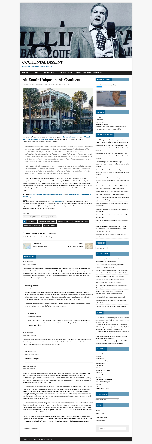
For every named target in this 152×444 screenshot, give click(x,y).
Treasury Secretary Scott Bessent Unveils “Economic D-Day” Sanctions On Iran (112, 180)
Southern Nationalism (32, 225)
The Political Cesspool (103, 382)
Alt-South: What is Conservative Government (47, 194)
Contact (25, 73)
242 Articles (52, 233)
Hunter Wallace (101, 192)
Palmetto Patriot (42, 84)
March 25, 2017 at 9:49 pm (31, 354)
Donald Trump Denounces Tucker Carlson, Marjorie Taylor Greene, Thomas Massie (109, 292)
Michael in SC (33, 313)
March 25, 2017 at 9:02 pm (29, 335)
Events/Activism (65, 73)
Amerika (98, 356)
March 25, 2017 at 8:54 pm (29, 264)
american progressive (47, 221)
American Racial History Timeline (89, 73)
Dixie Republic (100, 363)
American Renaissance (103, 354)
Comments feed (101, 417)
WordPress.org (100, 420)
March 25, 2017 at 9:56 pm (34, 316)
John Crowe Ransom (69, 137)
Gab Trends (99, 365)
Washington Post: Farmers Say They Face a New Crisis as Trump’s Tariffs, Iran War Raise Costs (111, 228)
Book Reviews (49, 73)
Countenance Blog (102, 361)
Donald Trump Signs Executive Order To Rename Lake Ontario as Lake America (112, 141)
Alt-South (58, 201)
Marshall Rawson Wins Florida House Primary (111, 306)
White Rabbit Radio (102, 389)
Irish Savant (100, 368)
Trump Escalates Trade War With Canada (110, 276)
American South (56, 84)
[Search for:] (112, 428)
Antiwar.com (100, 358)
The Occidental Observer (104, 379)
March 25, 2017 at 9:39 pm (31, 288)
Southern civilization (80, 221)
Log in (98, 410)
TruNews (99, 384)
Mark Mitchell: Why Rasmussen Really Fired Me (111, 297)
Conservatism (63, 221)
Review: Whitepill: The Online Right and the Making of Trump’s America (112, 187)
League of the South (103, 370)
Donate (36, 73)
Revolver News (100, 375)
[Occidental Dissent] (76, 57)
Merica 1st (99, 372)
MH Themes (49, 439)
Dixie (63, 84)
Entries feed (100, 414)
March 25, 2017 (30, 84)
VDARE (98, 386)
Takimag (98, 377)
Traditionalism (49, 225)
